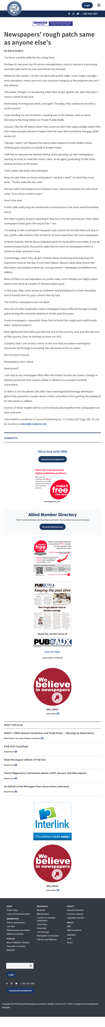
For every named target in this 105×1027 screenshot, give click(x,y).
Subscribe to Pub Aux (16, 946)
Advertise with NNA (52, 451)
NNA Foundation (74, 930)
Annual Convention (75, 910)
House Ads (41, 928)
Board (69, 942)
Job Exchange (43, 932)
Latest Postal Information (18, 914)
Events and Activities (16, 922)
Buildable (6, 1007)
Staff (69, 938)
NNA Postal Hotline (15, 934)
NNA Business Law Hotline (18, 930)
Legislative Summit (75, 917)
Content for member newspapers (46, 919)
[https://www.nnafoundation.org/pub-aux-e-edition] (52, 605)
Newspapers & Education (48, 935)
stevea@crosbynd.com (33, 424)
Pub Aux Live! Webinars (47, 939)
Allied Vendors (43, 914)
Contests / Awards (75, 914)
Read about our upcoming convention (22, 738)
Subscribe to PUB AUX (52, 657)
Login (87, 5)
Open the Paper (52, 651)
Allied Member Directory (52, 514)
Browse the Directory (52, 526)
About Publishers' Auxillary (18, 942)
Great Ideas (42, 924)
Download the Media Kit (52, 459)
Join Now (11, 926)
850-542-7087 (28, 983)
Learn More (51, 713)
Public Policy (12, 910)
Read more (9, 751)
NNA (69, 926)
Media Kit (11, 950)
